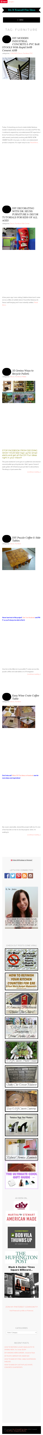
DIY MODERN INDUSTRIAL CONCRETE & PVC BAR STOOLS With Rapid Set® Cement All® (20, 44)
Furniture (26, 53)
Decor (20, 53)
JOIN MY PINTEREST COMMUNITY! (22, 1307)
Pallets (24, 376)
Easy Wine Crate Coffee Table (25, 697)
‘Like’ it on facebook (28, 617)
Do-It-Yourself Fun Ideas (19, 1429)
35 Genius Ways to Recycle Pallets (23, 372)
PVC (31, 53)
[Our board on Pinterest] (18, 875)
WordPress (9, 1431)
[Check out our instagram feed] (30, 875)
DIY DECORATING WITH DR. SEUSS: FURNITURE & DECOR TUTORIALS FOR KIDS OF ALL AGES (20, 214)
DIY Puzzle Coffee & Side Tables (26, 539)
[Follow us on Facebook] (7, 875)
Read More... (34, 142)
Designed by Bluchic (20, 1431)
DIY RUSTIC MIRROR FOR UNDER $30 (16, 1356)
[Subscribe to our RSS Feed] (24, 875)
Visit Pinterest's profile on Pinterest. (21, 1311)
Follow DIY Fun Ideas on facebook (22, 775)
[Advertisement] (21, 103)
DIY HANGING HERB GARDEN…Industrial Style (19, 1353)
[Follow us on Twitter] (13, 875)
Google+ (11, 2)
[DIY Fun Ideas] (21, 928)
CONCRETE (14, 53)
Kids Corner (26, 223)
